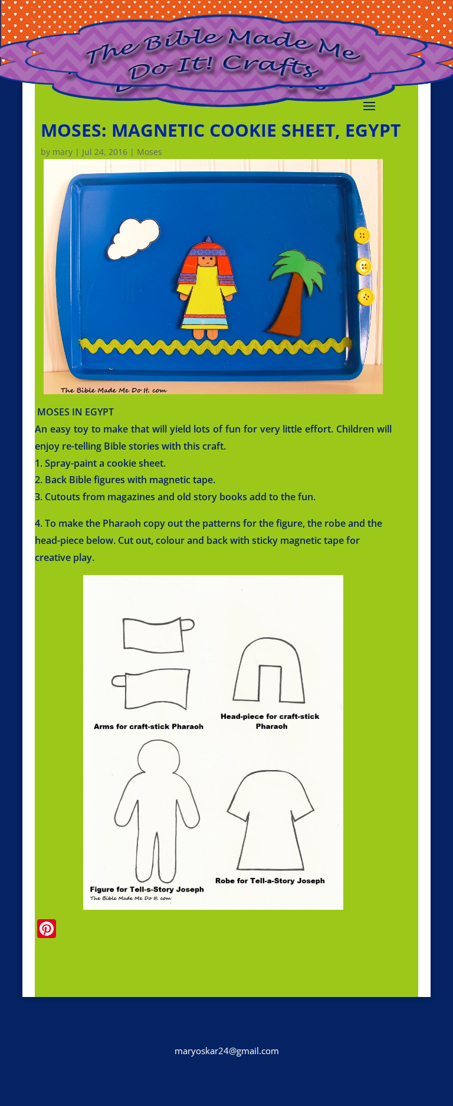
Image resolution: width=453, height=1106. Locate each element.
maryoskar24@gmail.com (227, 1051)
